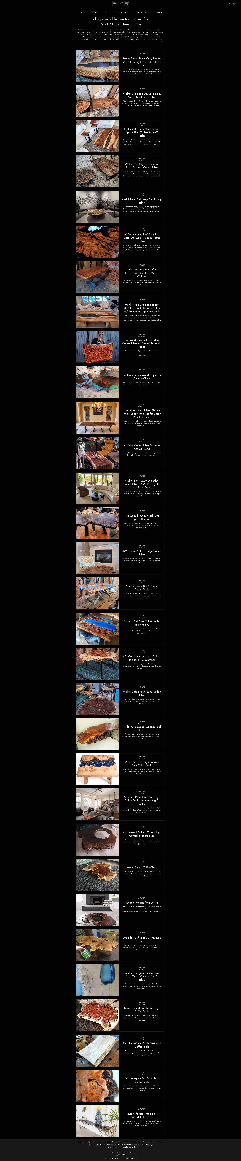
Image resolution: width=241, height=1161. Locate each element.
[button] (232, 3)
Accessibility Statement (131, 1158)
